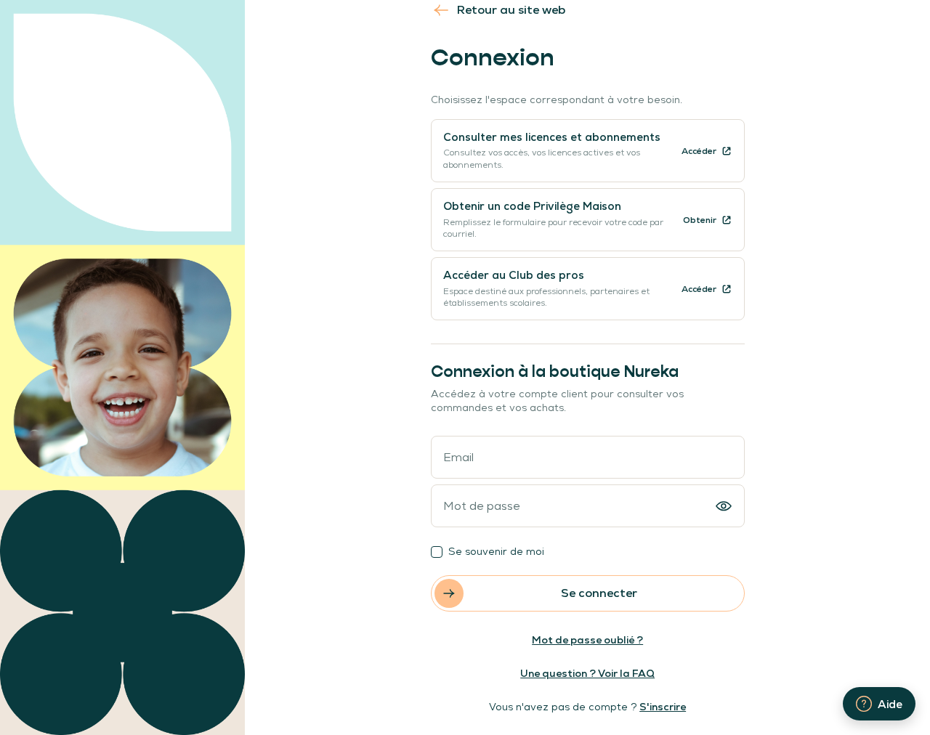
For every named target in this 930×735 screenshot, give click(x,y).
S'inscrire (662, 706)
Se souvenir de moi (496, 551)
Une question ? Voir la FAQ (587, 673)
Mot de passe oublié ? (587, 639)
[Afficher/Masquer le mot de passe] (723, 506)
